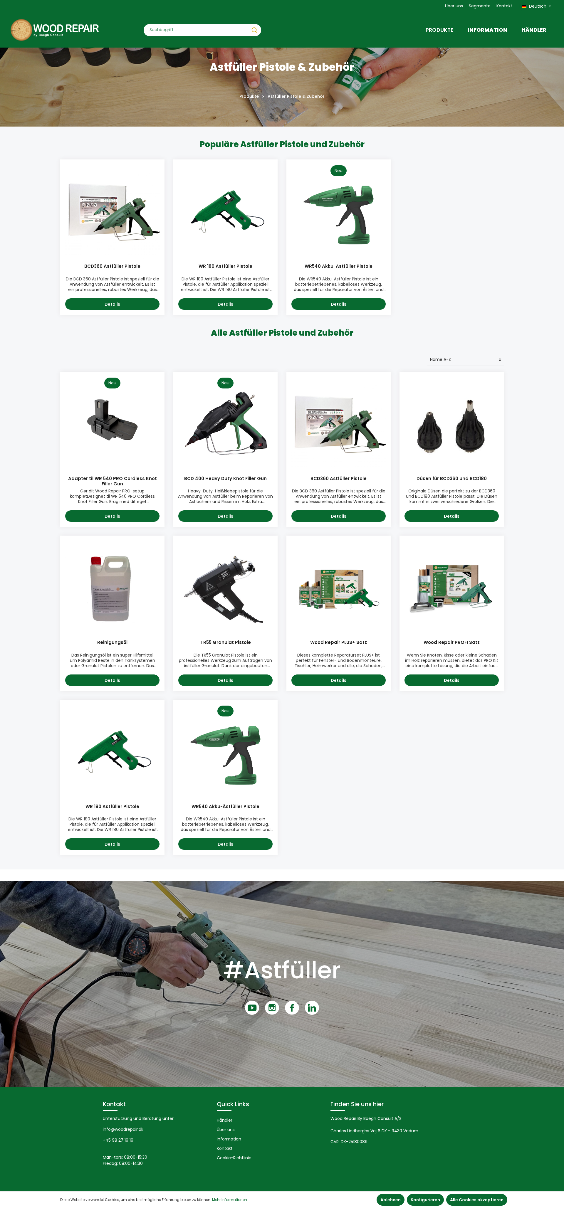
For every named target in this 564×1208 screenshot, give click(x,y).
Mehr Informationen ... (231, 1199)
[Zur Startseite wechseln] (55, 30)
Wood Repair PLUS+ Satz (338, 642)
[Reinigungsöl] (112, 587)
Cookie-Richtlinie (234, 1158)
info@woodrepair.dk (123, 1129)
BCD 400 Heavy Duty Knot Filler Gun (225, 479)
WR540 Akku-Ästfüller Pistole (338, 266)
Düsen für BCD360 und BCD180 (452, 479)
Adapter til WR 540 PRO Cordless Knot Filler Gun (112, 481)
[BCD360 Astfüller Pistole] (112, 211)
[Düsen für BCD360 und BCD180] (451, 423)
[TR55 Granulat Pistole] (225, 587)
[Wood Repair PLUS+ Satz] (338, 587)
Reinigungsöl (112, 642)
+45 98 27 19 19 (118, 1140)
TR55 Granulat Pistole (225, 642)
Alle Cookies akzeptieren (476, 1200)
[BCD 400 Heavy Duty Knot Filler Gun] (225, 423)
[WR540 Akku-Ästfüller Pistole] (338, 211)
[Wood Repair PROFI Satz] (451, 587)
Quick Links (233, 1104)
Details (112, 304)
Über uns (454, 6)
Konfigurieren (425, 1200)
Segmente (480, 6)
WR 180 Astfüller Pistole (225, 266)
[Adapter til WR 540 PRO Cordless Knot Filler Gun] (112, 423)
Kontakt (504, 6)
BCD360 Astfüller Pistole (112, 266)
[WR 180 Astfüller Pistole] (225, 211)
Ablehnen (390, 1200)
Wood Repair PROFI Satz (452, 642)
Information (229, 1139)
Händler (224, 1120)
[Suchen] (254, 30)
